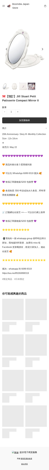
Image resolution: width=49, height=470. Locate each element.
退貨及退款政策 (26, 459)
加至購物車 (24, 120)
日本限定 (20, 279)
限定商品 (7, 279)
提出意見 (24, 464)
